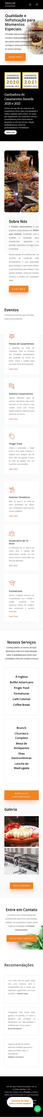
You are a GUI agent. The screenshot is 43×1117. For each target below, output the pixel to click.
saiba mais (18, 289)
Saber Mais (13, 369)
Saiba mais (15, 57)
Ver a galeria (21, 886)
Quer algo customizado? (21, 795)
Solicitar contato (22, 938)
